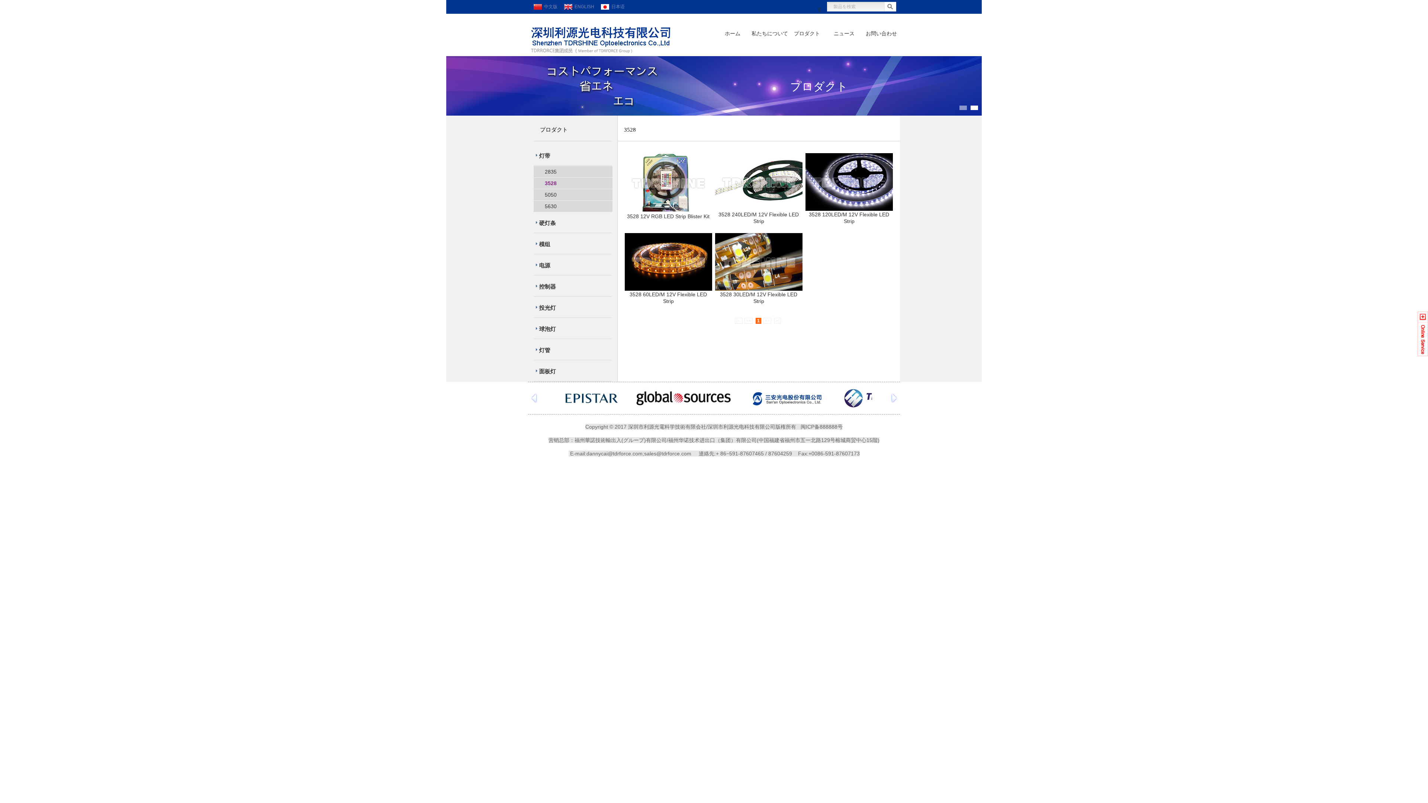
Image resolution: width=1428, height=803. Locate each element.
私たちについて (770, 33)
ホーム (732, 33)
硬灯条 (547, 223)
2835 (551, 172)
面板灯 (547, 371)
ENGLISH (583, 6)
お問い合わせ (881, 33)
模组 (544, 244)
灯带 (544, 155)
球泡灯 (547, 329)
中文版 (549, 6)
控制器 (547, 286)
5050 (551, 195)
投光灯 (547, 307)
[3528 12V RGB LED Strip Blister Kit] (668, 210)
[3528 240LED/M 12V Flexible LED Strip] (759, 209)
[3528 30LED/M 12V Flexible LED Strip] (759, 289)
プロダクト (807, 33)
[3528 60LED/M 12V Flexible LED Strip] (668, 289)
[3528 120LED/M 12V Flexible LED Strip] (849, 209)
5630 (551, 206)
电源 (544, 265)
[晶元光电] (591, 406)
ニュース (844, 33)
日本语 (617, 6)
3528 (551, 183)
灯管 (544, 350)
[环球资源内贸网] (683, 406)
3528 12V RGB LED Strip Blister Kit (668, 216)
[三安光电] (787, 406)
